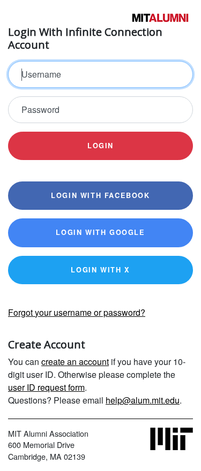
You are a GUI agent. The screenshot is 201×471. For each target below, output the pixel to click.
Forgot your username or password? (76, 312)
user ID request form (46, 387)
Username (41, 74)
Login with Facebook (100, 195)
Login (100, 145)
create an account (75, 361)
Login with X (100, 270)
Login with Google (100, 232)
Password (40, 109)
